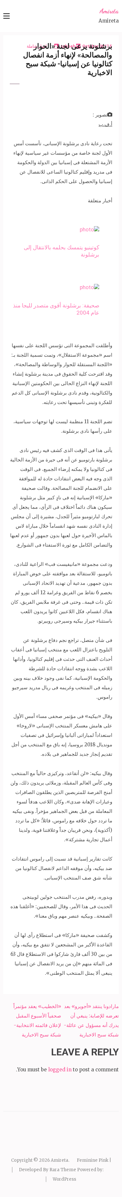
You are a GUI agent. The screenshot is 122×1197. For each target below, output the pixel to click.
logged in (60, 1069)
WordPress (64, 1179)
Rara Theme (62, 1170)
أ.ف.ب (105, 124)
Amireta (109, 11)
